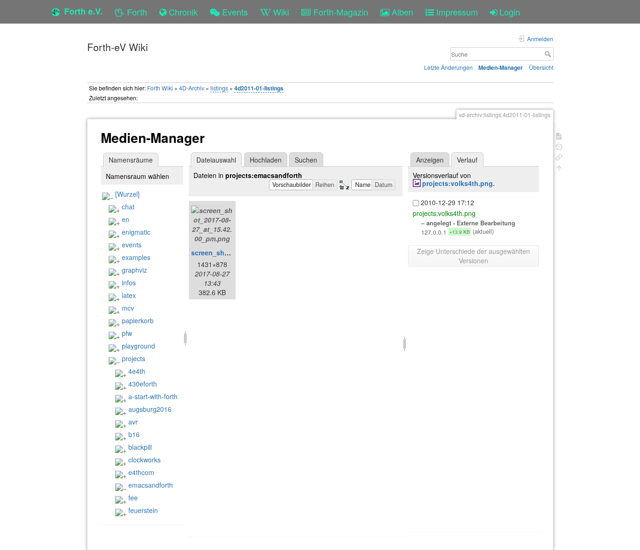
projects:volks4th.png (457, 183)
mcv (128, 307)
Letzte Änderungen (448, 67)
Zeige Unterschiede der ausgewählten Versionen (473, 255)
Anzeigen (430, 159)
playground (138, 345)
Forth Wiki (160, 88)
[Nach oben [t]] (559, 167)
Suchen (306, 159)
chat (128, 206)
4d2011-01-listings (258, 88)
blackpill (140, 447)
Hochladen (266, 159)
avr (133, 421)
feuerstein (143, 510)
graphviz (134, 270)
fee (133, 497)
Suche (548, 54)
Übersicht (541, 67)
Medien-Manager (500, 67)
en (125, 219)
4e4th (136, 371)
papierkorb (138, 320)
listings (219, 88)
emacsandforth (150, 485)
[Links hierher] (559, 156)
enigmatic (136, 232)
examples (136, 257)
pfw (127, 333)
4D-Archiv (191, 88)
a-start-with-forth (153, 396)
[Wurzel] (127, 194)
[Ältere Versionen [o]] (559, 146)
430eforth (142, 383)
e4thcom (141, 472)
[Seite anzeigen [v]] (559, 135)
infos (129, 282)
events (131, 244)
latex (129, 295)
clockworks (144, 459)
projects (133, 358)
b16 (134, 434)
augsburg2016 (149, 409)
